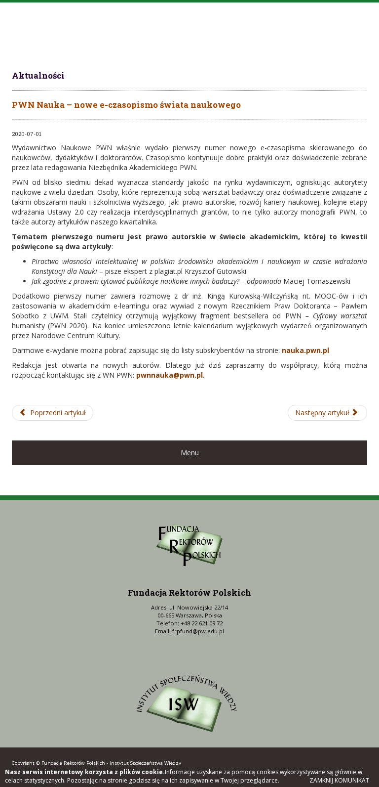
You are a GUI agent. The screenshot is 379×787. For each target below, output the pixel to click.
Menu (190, 452)
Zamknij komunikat (339, 780)
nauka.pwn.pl (305, 350)
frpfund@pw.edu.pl (198, 631)
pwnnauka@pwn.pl (169, 375)
